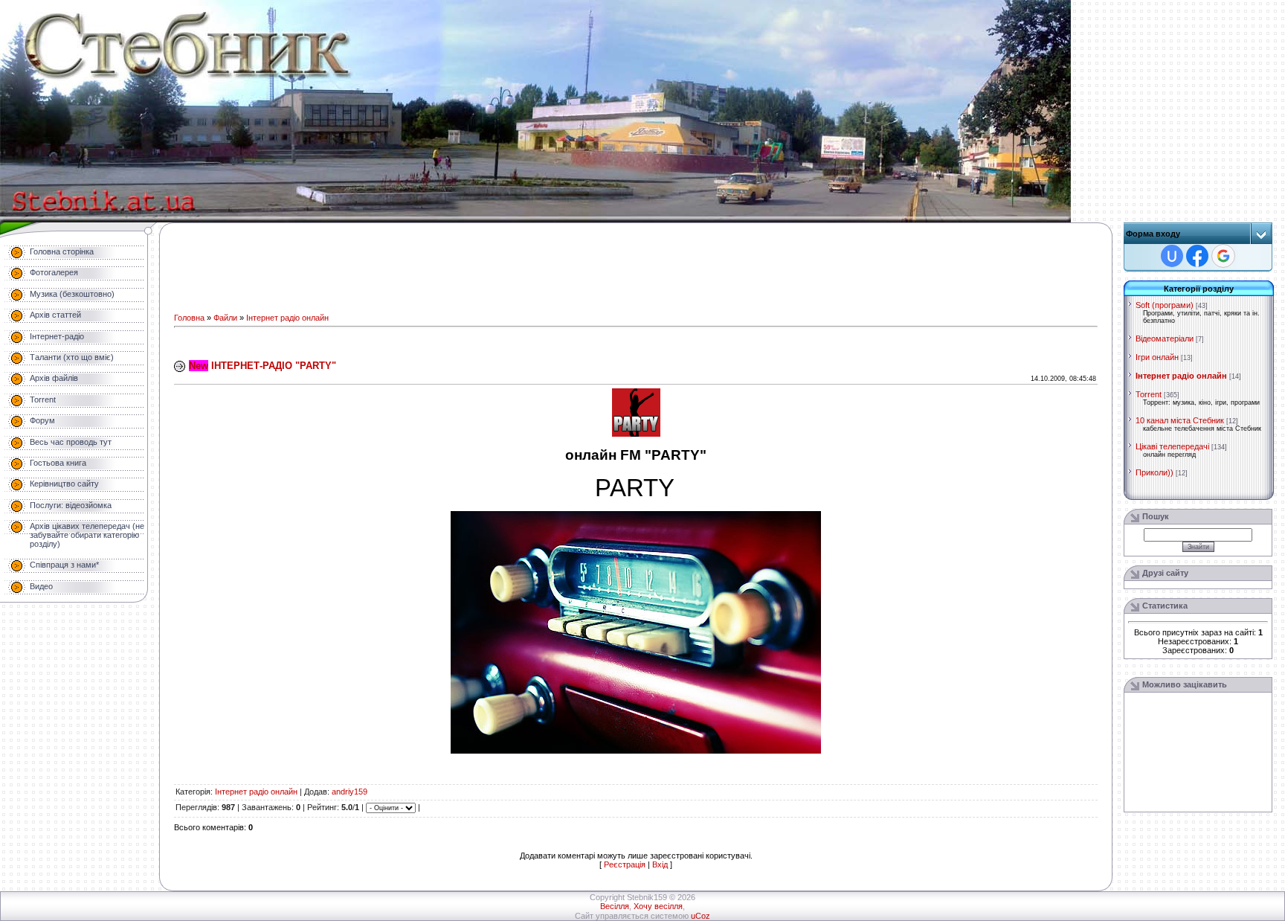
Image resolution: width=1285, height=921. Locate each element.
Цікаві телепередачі (1172, 446)
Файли (225, 317)
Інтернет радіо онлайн (287, 317)
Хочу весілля (658, 906)
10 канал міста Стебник (1180, 420)
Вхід (660, 864)
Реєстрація (624, 864)
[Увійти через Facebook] (1197, 256)
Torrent (1149, 394)
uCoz (700, 915)
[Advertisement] (543, 270)
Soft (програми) (1165, 305)
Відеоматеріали (1165, 338)
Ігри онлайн (1157, 357)
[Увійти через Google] (1223, 256)
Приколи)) (1154, 472)
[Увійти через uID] (1172, 256)
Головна (189, 317)
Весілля (614, 906)
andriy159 (349, 791)
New (198, 365)
